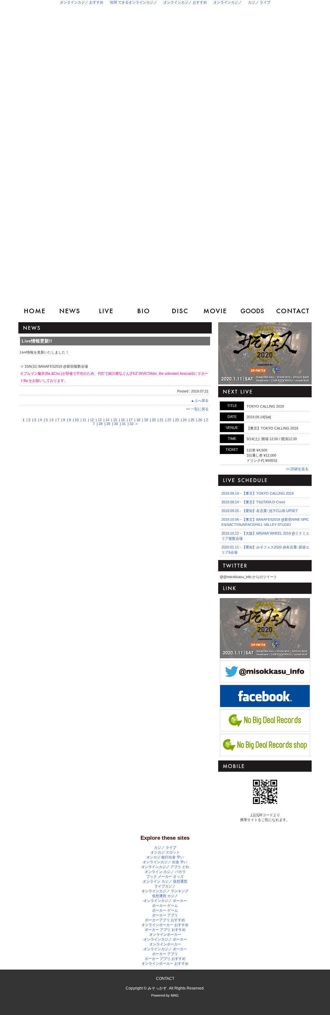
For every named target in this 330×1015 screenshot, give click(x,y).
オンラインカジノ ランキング (165, 891)
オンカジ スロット (165, 852)
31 (124, 424)
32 (131, 424)
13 (100, 420)
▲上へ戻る (200, 400)
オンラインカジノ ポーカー (165, 901)
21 (161, 420)
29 (108, 424)
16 (123, 420)
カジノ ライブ (165, 847)
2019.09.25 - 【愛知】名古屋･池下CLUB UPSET (259, 511)
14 (107, 420)
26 (200, 420)
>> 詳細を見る (297, 469)
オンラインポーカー (165, 934)
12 (92, 420)
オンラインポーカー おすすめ (165, 925)
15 (115, 420)
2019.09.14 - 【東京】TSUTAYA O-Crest (253, 502)
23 (177, 420)
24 (185, 420)
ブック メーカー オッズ (165, 876)
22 (169, 420)
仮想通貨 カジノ (165, 896)
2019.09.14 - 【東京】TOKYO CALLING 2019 (257, 493)
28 (100, 424)
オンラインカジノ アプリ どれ (165, 867)
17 (130, 420)
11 (84, 420)
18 (138, 420)
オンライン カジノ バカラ (165, 872)
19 (146, 420)
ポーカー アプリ (165, 915)
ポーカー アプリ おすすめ (165, 930)
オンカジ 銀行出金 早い (165, 857)
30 (116, 424)
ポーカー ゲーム (165, 905)
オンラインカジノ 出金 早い (165, 862)
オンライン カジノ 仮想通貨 (165, 881)
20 (154, 420)
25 (192, 420)
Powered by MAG (165, 995)
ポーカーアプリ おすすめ (165, 920)
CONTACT (165, 978)
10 (77, 420)
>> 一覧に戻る (197, 409)
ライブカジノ (165, 886)
